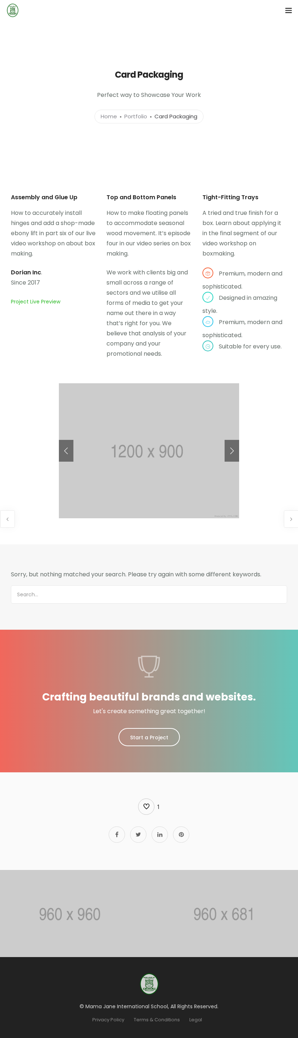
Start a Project (149, 737)
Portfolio (135, 116)
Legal (195, 1019)
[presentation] (66, 451)
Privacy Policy (108, 1019)
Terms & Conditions (157, 1019)
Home (109, 116)
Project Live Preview (35, 301)
